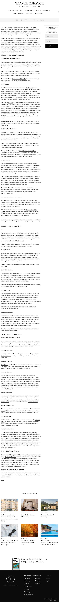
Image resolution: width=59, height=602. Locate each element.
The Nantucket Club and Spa (19, 78)
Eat (26, 20)
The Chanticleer (18, 295)
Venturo (32, 178)
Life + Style (3, 538)
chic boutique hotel (26, 163)
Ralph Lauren (8, 140)
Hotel (37, 165)
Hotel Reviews (24, 513)
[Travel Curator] (29, 4)
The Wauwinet (29, 87)
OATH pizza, (4, 213)
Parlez (55, 600)
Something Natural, (6, 355)
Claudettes (29, 400)
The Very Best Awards (29, 594)
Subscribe (38, 584)
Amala (10, 154)
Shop (42, 20)
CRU (18, 233)
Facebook (38, 581)
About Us (48, 575)
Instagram (38, 575)
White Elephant (10, 132)
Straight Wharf (6, 253)
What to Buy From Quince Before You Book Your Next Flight (9, 542)
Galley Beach (30, 341)
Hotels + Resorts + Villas (29, 575)
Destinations (4, 513)
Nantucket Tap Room (26, 277)
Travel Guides (27, 581)
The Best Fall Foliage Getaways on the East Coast (28, 542)
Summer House (5, 401)
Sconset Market (16, 400)
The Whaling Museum (10, 456)
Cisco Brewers (4, 364)
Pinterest (38, 578)
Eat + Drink (26, 584)
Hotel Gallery (27, 592)
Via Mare (10, 176)
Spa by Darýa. (4, 125)
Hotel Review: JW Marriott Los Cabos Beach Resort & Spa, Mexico (49, 542)
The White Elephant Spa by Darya (27, 150)
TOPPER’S (10, 102)
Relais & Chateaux (13, 91)
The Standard (27, 165)
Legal (47, 581)
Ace (35, 165)
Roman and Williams (12, 165)
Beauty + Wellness (45, 513)
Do (34, 20)
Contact (48, 578)
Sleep (17, 20)
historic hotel (19, 62)
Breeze (32, 71)
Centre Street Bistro (6, 317)
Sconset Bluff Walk (33, 401)
